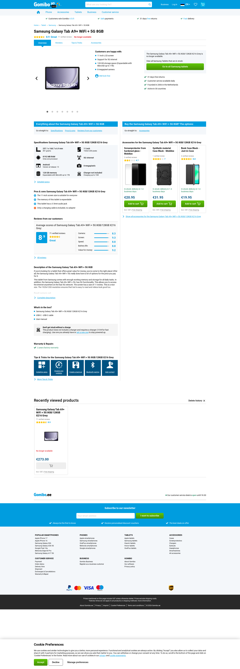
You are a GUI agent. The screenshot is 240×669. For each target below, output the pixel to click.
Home (36, 25)
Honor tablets (129, 546)
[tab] (47, 112)
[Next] (88, 78)
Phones (84, 535)
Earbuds (172, 546)
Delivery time (40, 567)
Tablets (78, 12)
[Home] (38, 12)
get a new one (82, 332)
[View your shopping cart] (202, 4)
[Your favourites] (195, 4)
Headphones (174, 548)
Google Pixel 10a (41, 548)
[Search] (150, 4)
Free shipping (137, 210)
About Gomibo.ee (86, 605)
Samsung (52, 25)
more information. (144, 601)
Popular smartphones (47, 535)
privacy (102, 655)
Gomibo (128, 558)
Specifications (57, 130)
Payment (38, 562)
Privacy (98, 605)
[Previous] (36, 78)
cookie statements (118, 655)
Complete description (46, 298)
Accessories (63, 12)
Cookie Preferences (118, 605)
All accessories (174, 553)
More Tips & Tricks (45, 379)
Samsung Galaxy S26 (43, 543)
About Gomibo (129, 562)
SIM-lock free (104, 76)
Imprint (106, 605)
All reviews (41, 257)
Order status (39, 564)
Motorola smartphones (88, 546)
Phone (49, 12)
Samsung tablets (130, 541)
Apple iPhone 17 (41, 538)
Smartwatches (174, 551)
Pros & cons (70, 130)
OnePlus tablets (130, 548)
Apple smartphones (87, 538)
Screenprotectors (175, 541)
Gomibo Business (86, 562)
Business (91, 12)
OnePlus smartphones (88, 543)
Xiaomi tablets (129, 543)
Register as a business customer (92, 564)
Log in (174, 4)
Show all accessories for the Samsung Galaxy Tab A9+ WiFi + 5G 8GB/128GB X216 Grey (163, 216)
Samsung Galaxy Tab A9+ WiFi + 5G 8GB (74, 25)
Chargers (172, 543)
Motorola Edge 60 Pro (43, 551)
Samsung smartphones (88, 541)
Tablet (43, 25)
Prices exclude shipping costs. (145, 599)
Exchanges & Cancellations (45, 572)
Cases (171, 538)
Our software (129, 564)
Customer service (110, 12)
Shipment (38, 569)
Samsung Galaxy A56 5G (44, 546)
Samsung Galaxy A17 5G (44, 553)
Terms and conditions (136, 605)
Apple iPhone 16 (41, 541)
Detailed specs (43, 182)
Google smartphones (87, 548)
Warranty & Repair (41, 574)
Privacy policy (129, 567)
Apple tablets (129, 538)
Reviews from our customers (90, 130)
